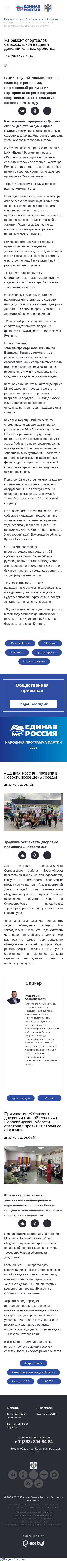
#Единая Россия (20, 643)
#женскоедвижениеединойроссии (33, 1372)
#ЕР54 (49, 1098)
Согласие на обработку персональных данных (33, 1524)
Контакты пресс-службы (18, 1425)
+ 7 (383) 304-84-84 (33, 1441)
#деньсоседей (21, 1098)
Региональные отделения (16, 1415)
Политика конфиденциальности (33, 1515)
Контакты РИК (46, 1414)
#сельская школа (34, 661)
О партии (13, 1408)
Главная (9, 19)
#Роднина (50, 643)
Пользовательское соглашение (33, 1511)
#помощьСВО (21, 1381)
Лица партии (45, 1408)
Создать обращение (34, 704)
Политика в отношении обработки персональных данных (33, 1520)
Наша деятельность (31, 19)
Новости (52, 19)
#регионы (17, 652)
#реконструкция (47, 652)
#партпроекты (33, 1363)
